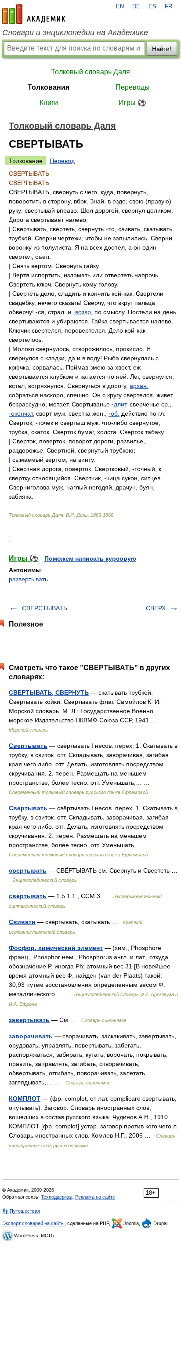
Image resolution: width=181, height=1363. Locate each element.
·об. (114, 413)
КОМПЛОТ (24, 1098)
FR (168, 7)
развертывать (28, 579)
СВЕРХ (156, 608)
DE (136, 7)
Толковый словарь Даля (90, 72)
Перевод (62, 160)
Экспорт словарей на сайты (33, 1223)
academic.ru (33, 14)
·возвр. (83, 311)
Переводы (133, 87)
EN (120, 7)
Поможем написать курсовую (90, 558)
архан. (139, 385)
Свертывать (28, 745)
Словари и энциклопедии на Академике (75, 32)
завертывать (29, 1019)
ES (152, 7)
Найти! (161, 48)
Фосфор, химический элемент (56, 947)
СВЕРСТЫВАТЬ (44, 608)
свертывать (28, 870)
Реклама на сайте (95, 1197)
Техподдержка (56, 1197)
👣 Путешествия (21, 1211)
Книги (49, 102)
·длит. (120, 404)
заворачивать (31, 1036)
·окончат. (21, 413)
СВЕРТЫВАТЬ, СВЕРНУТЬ (49, 692)
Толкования (48, 87)
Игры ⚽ (132, 102)
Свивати (22, 921)
